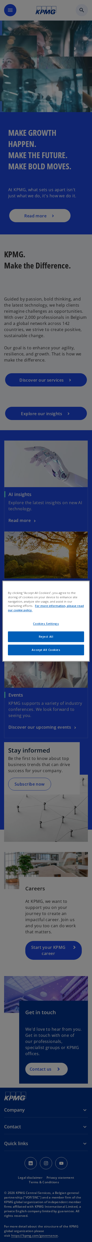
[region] (46, 621)
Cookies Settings (46, 623)
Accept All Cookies (46, 650)
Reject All (46, 636)
